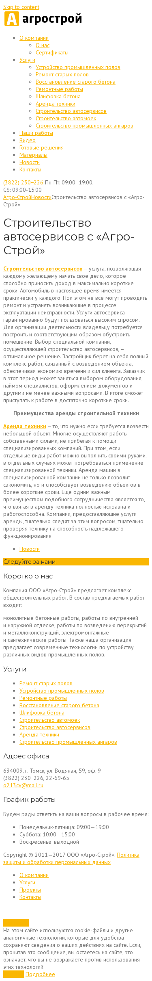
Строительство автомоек (66, 118)
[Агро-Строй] (43, 24)
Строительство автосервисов (71, 111)
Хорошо (13, 974)
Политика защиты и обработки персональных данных (71, 858)
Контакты (30, 169)
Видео (27, 140)
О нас (42, 45)
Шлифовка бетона (58, 96)
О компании (34, 37)
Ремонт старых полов (62, 74)
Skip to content (21, 7)
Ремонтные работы (59, 89)
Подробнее (40, 974)
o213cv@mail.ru (23, 785)
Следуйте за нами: (30, 561)
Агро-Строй (17, 197)
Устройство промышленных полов (78, 67)
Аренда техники (55, 103)
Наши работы (36, 132)
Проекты (30, 889)
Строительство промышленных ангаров (84, 125)
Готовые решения (41, 147)
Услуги (27, 59)
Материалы (33, 154)
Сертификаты (52, 52)
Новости (29, 162)
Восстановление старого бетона (76, 81)
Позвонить (16, 923)
